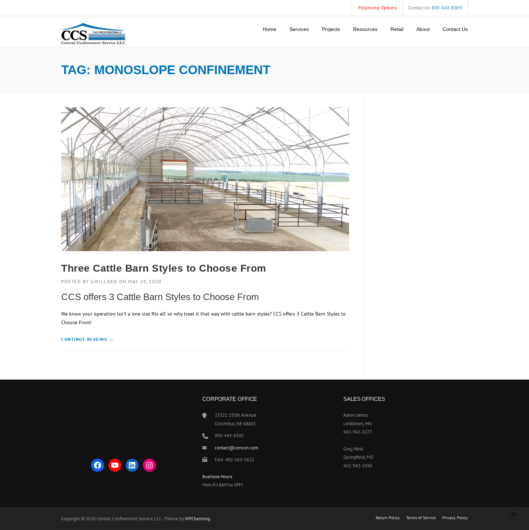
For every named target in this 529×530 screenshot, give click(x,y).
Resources (365, 29)
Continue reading (87, 339)
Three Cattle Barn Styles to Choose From (163, 268)
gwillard (104, 281)
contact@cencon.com (236, 448)
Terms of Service (421, 518)
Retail (396, 29)
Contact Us (455, 29)
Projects (331, 29)
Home (269, 29)
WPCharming (197, 519)
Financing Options (377, 7)
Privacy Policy (455, 518)
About (423, 29)
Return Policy (388, 518)
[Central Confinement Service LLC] (93, 27)
